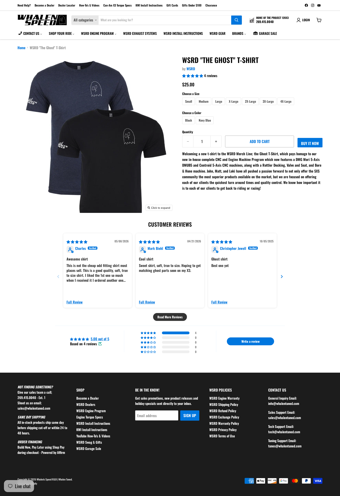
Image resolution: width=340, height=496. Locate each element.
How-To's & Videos (89, 5)
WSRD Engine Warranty (224, 398)
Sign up (189, 415)
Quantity (187, 132)
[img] (77, 241)
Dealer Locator (66, 5)
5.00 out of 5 (100, 338)
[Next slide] (282, 276)
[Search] (236, 20)
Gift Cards (172, 5)
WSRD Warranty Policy (224, 423)
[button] (193, 75)
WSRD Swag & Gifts (89, 442)
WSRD (191, 68)
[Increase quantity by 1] (216, 141)
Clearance (211, 5)
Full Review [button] (75, 302)
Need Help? (24, 5)
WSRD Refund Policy (222, 410)
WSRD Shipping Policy (223, 404)
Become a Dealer (44, 5)
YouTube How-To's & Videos (93, 435)
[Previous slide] (58, 276)
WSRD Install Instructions (93, 423)
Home (21, 48)
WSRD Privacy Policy (223, 429)
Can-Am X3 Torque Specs (117, 5)
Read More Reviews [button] (170, 317)
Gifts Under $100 (191, 5)
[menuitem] (30, 33)
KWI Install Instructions (149, 5)
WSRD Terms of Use (222, 435)
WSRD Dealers (85, 404)
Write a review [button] (250, 341)
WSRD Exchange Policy (224, 417)
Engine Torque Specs (89, 417)
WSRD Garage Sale (88, 448)
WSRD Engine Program (91, 410)
